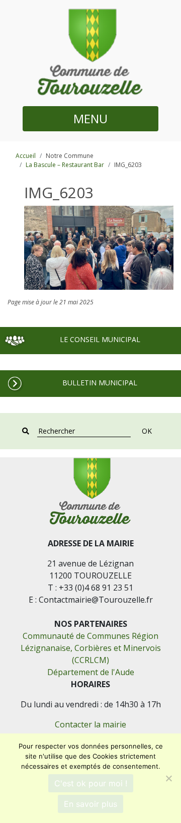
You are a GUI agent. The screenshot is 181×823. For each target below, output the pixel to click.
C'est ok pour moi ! (90, 783)
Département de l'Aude (90, 672)
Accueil (26, 155)
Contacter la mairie (90, 724)
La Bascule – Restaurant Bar (65, 164)
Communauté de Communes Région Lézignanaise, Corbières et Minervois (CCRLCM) (91, 648)
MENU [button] (90, 118)
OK (147, 431)
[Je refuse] (168, 778)
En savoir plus (90, 804)
